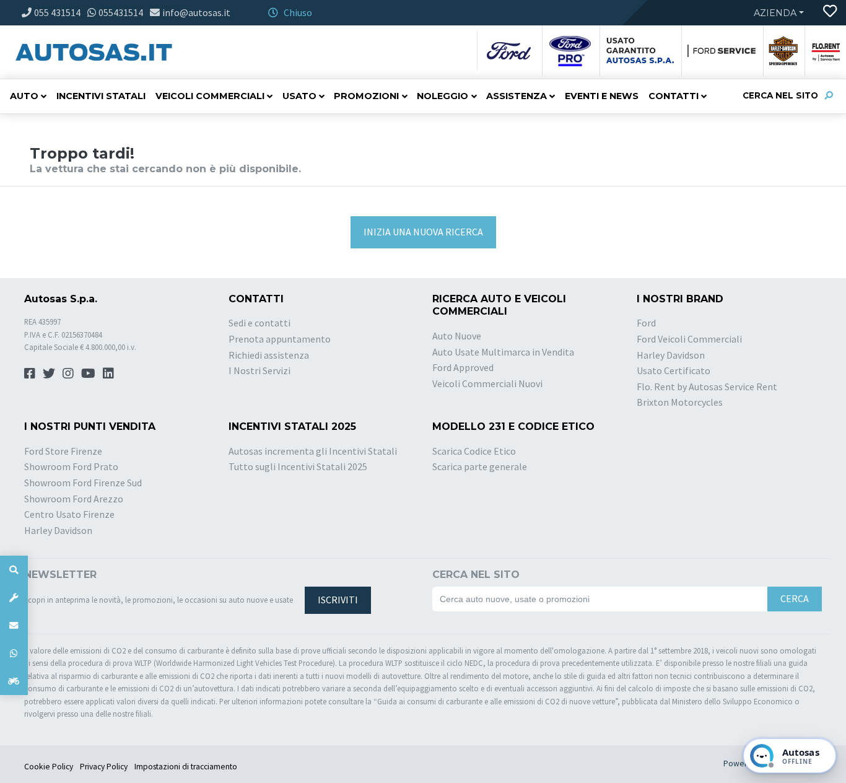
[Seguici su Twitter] (49, 373)
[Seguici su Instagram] (68, 373)
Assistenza (516, 96)
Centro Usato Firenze (69, 514)
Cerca (794, 598)
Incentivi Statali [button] (101, 96)
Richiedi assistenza (269, 355)
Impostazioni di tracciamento (185, 766)
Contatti (673, 96)
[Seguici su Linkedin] (108, 373)
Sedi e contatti (259, 323)
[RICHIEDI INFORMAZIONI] (14, 625)
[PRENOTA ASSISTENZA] (14, 597)
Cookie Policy (48, 766)
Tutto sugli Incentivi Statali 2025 (298, 466)
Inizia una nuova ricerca (423, 231)
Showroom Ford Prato (71, 466)
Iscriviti (338, 599)
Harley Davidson (671, 355)
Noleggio (442, 96)
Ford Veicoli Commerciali (689, 339)
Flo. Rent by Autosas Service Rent (707, 386)
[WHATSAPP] (14, 653)
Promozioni (366, 96)
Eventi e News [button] (602, 96)
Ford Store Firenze (63, 451)
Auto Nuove (456, 336)
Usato (299, 96)
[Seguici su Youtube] (88, 373)
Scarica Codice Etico (474, 451)
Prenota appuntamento (280, 339)
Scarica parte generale (479, 466)
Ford (646, 323)
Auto (24, 96)
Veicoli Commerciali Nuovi (487, 383)
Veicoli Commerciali (209, 96)
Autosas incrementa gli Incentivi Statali (313, 451)
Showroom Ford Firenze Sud (83, 482)
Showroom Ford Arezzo (73, 498)
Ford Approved (463, 367)
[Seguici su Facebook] (29, 373)
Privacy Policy (104, 766)
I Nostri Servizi (259, 370)
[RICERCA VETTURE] (14, 570)
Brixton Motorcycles (680, 402)
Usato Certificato (673, 370)
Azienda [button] (775, 13)
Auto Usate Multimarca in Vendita (503, 352)
